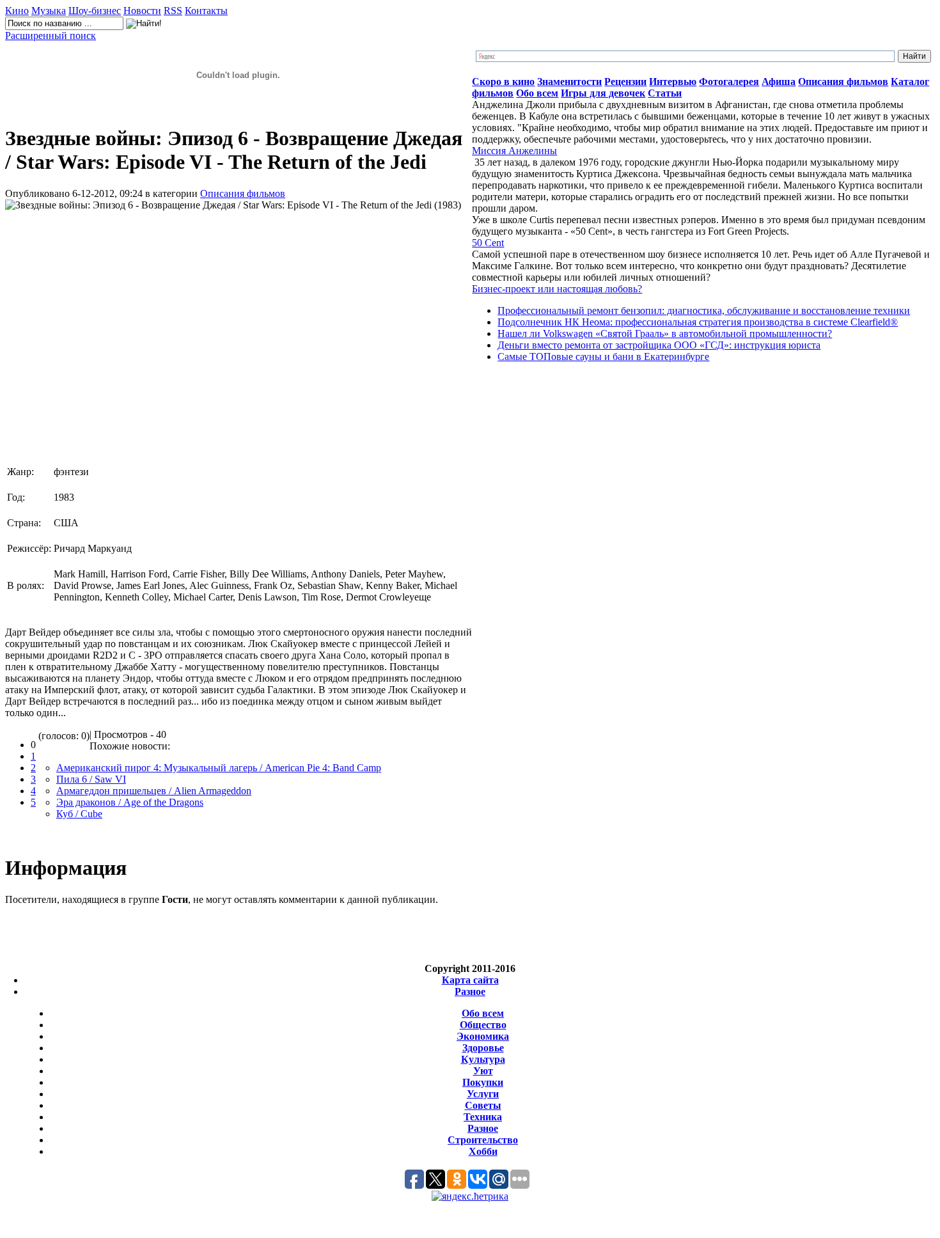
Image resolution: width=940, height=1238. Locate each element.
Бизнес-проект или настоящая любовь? (557, 288)
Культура (483, 1059)
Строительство (483, 1139)
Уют (483, 1070)
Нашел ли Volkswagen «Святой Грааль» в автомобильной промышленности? (664, 333)
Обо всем (483, 1013)
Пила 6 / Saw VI (91, 779)
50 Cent (488, 242)
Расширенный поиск (50, 35)
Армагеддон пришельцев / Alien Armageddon (153, 790)
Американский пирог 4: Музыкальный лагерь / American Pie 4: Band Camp (218, 767)
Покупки (482, 1082)
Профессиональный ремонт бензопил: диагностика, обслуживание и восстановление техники (703, 310)
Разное (470, 991)
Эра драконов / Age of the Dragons (129, 802)
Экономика (483, 1036)
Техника (483, 1116)
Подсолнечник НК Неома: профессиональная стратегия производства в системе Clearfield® (697, 322)
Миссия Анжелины (514, 150)
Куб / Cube (79, 813)
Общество (483, 1024)
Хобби (483, 1151)
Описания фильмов (242, 193)
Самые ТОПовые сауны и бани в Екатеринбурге (603, 356)
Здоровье (483, 1047)
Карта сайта (470, 980)
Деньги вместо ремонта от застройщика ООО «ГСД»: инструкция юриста (658, 345)
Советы (483, 1105)
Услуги (483, 1093)
